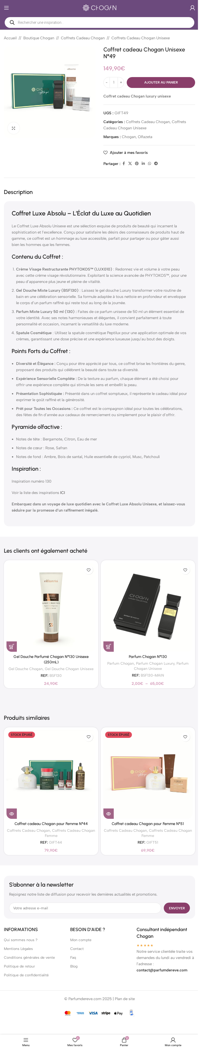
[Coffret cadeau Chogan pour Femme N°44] (51, 774)
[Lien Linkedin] (143, 163)
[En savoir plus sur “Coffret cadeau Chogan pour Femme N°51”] (108, 813)
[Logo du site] (99, 7)
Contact (77, 949)
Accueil (10, 38)
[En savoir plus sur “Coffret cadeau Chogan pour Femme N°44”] (11, 813)
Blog (73, 966)
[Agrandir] (13, 128)
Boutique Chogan (38, 38)
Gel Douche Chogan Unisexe (69, 668)
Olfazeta (145, 136)
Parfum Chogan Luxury (155, 663)
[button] (11, 646)
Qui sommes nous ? (21, 940)
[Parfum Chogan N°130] (148, 607)
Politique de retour (19, 966)
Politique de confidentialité (26, 975)
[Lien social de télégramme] (156, 163)
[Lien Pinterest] (136, 163)
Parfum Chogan (120, 663)
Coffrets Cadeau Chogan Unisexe (140, 38)
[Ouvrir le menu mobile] (6, 8)
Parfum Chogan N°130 (148, 656)
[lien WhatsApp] (149, 163)
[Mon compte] (192, 8)
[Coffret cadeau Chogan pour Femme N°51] (148, 774)
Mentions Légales (18, 949)
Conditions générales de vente (29, 957)
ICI (62, 492)
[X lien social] (130, 163)
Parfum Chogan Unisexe (161, 666)
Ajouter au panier (161, 82)
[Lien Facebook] (123, 163)
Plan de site (125, 998)
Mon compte (80, 940)
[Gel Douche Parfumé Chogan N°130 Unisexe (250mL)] (51, 607)
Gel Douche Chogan (26, 668)
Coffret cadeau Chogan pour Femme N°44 (51, 823)
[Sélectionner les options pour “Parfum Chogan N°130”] (108, 646)
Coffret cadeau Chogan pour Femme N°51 (148, 823)
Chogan (129, 136)
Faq (73, 957)
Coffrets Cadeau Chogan (83, 38)
